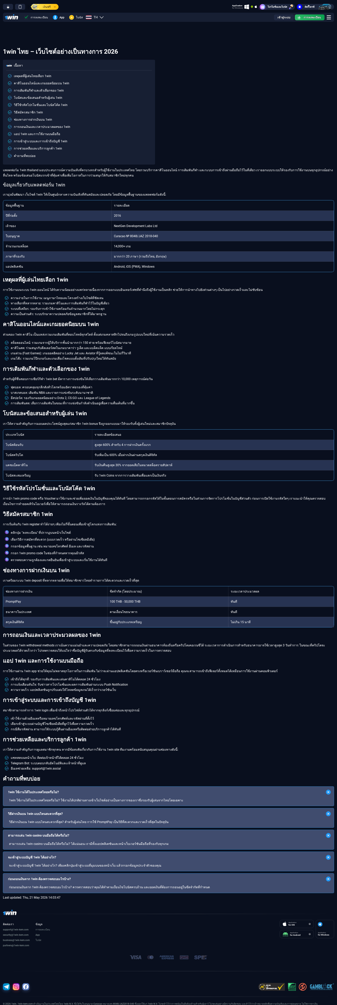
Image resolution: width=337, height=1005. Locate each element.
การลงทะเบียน (39, 17)
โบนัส (79, 17)
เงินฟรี (47, 6)
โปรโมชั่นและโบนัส (277, 6)
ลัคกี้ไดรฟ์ (310, 6)
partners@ (8, 945)
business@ (8, 940)
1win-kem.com (20, 935)
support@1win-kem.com (15, 929)
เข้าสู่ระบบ (284, 17)
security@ (8, 935)
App (61, 17)
